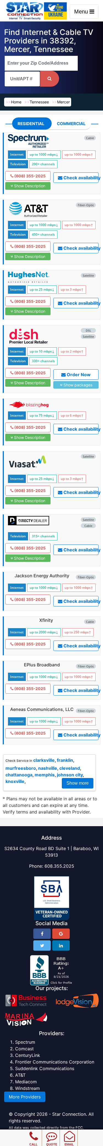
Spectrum (25, 1042)
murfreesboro (20, 768)
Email (69, 1144)
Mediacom (26, 1081)
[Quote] (51, 1132)
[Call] (33, 1132)
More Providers (25, 1097)
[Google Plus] (61, 933)
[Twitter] (42, 945)
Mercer (63, 102)
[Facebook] (42, 933)
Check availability (80, 177)
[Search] (49, 79)
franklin (65, 760)
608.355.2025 (59, 866)
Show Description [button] (29, 185)
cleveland (69, 768)
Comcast (24, 1048)
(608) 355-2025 (29, 176)
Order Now (78, 374)
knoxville (14, 781)
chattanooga (18, 774)
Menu (82, 12)
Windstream (27, 1088)
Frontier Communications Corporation (54, 1062)
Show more (77, 783)
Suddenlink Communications (44, 1068)
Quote (51, 1144)
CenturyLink (27, 1055)
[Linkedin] (61, 945)
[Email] (69, 1132)
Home (16, 102)
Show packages (77, 385)
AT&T (20, 1075)
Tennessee (39, 102)
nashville (47, 768)
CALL (33, 1144)
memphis (45, 774)
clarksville (44, 760)
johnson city (70, 774)
